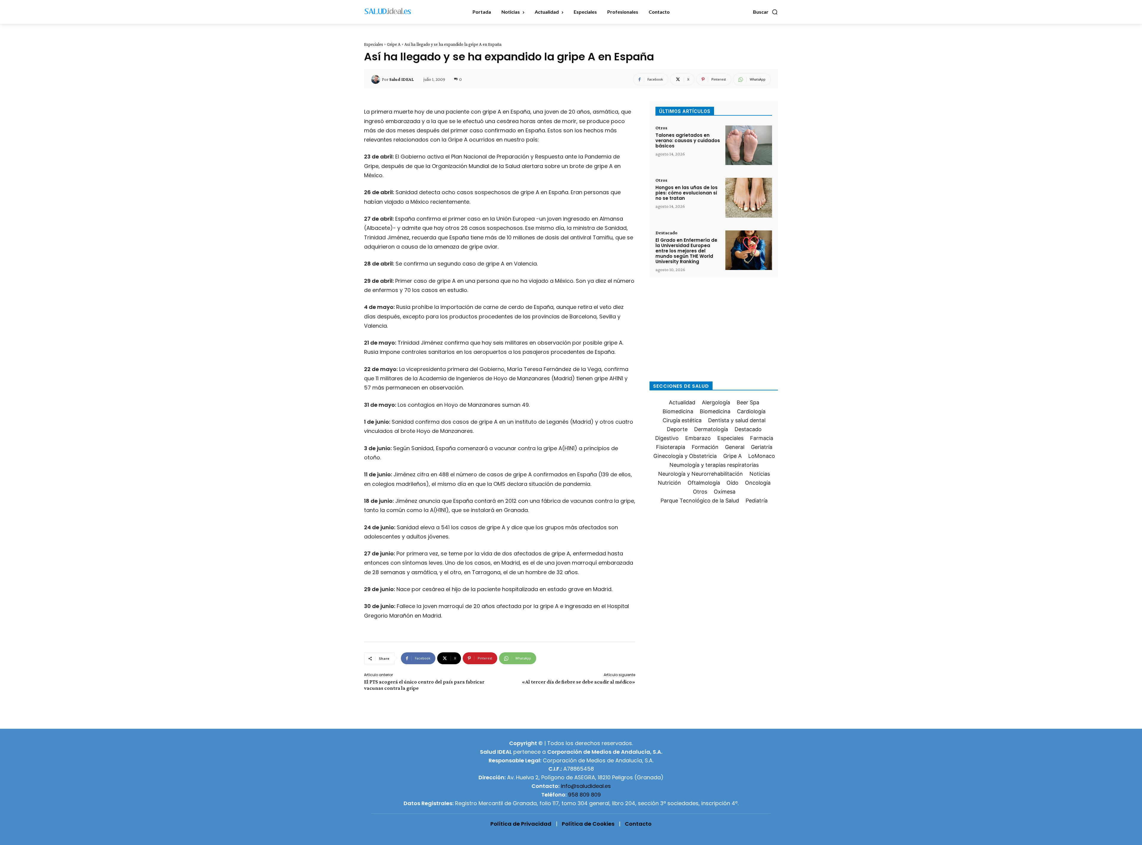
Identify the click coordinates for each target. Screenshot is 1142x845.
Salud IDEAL (401, 79)
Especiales (373, 44)
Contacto (638, 823)
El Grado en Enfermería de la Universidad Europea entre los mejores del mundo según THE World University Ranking (686, 251)
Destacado (666, 232)
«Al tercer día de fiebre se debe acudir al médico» (578, 682)
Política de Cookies (588, 823)
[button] (765, 12)
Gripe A (394, 44)
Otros (661, 127)
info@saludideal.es (586, 786)
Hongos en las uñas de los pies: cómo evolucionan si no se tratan (686, 192)
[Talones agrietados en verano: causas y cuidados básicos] (748, 145)
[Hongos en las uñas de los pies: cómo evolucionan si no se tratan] (748, 197)
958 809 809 (584, 794)
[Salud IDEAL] (376, 79)
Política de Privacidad (520, 823)
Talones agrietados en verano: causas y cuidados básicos (687, 140)
